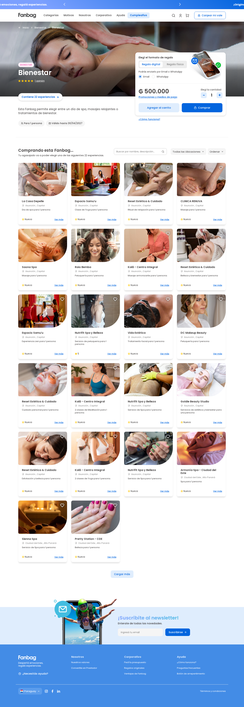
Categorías (51, 15)
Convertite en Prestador (84, 668)
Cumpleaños (138, 15)
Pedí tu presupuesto (135, 662)
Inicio (26, 27)
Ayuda (121, 15)
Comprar (204, 108)
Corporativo (104, 15)
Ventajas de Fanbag (135, 673)
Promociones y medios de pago (158, 97)
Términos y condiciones (213, 691)
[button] (64, 4)
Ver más (58, 219)
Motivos (69, 15)
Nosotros (85, 15)
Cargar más (122, 574)
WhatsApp (162, 76)
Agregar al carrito (159, 108)
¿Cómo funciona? (149, 119)
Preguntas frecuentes (188, 668)
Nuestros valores (80, 662)
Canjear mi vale (212, 15)
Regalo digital (151, 64)
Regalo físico (175, 64)
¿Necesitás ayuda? (35, 673)
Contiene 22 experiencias (38, 97)
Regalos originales (134, 668)
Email (146, 76)
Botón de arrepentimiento (191, 673)
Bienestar (40, 27)
